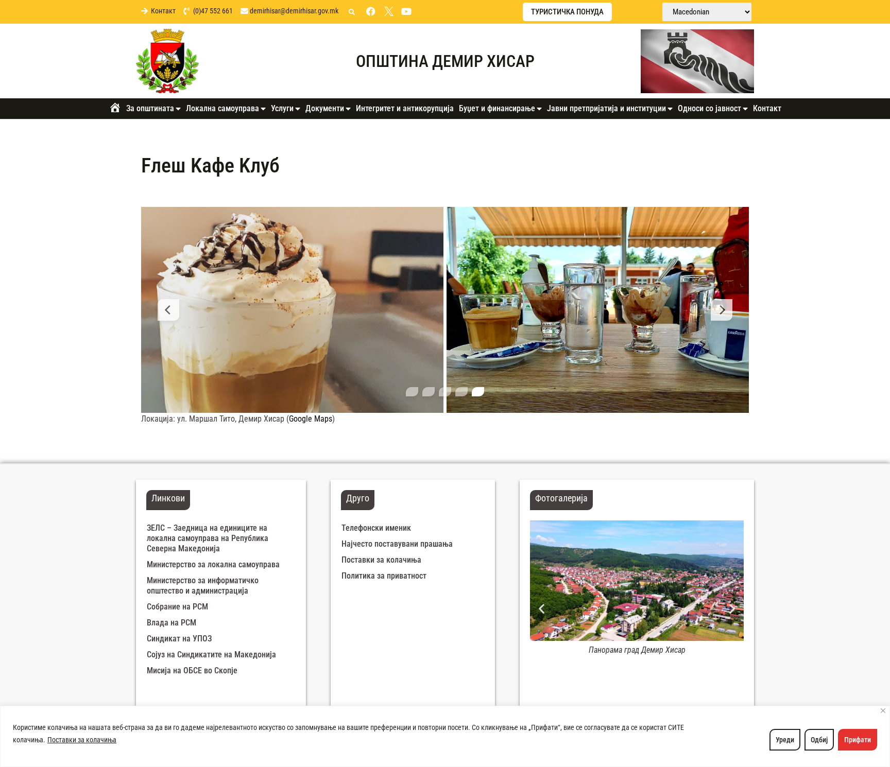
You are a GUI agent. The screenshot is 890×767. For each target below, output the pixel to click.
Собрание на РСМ (177, 607)
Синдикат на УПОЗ (179, 638)
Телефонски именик (376, 528)
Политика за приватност (383, 576)
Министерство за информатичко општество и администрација (203, 586)
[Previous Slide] (168, 310)
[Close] (883, 710)
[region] (445, 736)
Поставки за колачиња (81, 740)
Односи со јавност (709, 108)
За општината (150, 108)
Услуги (282, 108)
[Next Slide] (721, 310)
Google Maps (310, 419)
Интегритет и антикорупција (405, 108)
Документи (324, 108)
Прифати (857, 740)
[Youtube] (406, 11)
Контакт (767, 108)
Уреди (785, 740)
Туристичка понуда (567, 11)
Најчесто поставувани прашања (397, 544)
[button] (352, 12)
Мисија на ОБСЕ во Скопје (192, 670)
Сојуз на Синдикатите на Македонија (211, 654)
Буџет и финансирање (497, 108)
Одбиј (819, 740)
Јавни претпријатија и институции (606, 108)
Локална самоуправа (222, 108)
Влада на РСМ (171, 622)
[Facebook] (370, 11)
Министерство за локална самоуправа (213, 564)
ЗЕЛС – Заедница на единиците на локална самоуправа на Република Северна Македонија (207, 538)
